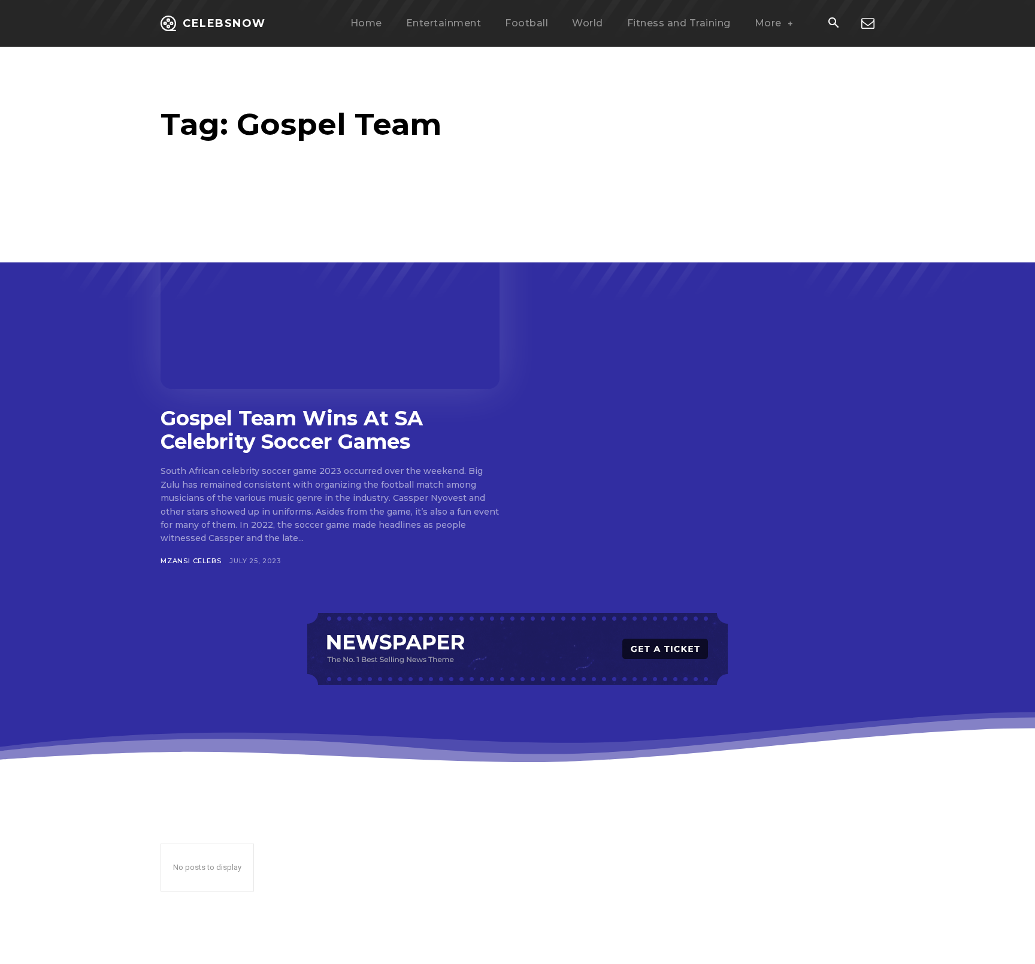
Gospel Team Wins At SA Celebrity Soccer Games (292, 430)
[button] (833, 24)
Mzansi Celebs (191, 561)
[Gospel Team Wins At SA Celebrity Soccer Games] (330, 296)
